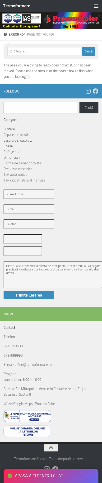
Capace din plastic (16, 135)
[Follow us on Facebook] (95, 91)
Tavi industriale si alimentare (24, 180)
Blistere (9, 129)
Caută (89, 108)
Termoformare (16, 6)
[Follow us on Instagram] (88, 91)
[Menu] (96, 6)
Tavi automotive (15, 174)
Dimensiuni (12, 157)
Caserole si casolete (18, 140)
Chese (8, 146)
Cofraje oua (12, 152)
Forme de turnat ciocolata (22, 163)
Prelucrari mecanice (18, 169)
